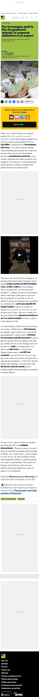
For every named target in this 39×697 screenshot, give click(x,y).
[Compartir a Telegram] (10, 101)
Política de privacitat (9, 679)
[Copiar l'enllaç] (21, 101)
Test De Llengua (22, 13)
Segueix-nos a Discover (8, 13)
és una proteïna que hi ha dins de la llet (21, 309)
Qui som (4, 661)
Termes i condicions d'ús (11, 676)
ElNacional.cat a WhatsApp (22, 477)
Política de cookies (8, 682)
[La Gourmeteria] (3, 17)
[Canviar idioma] (31, 17)
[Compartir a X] (2, 101)
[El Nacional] (19, 656)
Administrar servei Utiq (10, 688)
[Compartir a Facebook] (14, 101)
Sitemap (4, 673)
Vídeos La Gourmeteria (8, 499)
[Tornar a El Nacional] (16, 17)
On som (4, 667)
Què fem (4, 664)
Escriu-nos (5, 670)
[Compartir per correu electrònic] (18, 101)
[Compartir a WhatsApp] (6, 101)
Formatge (21, 499)
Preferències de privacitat (11, 685)
